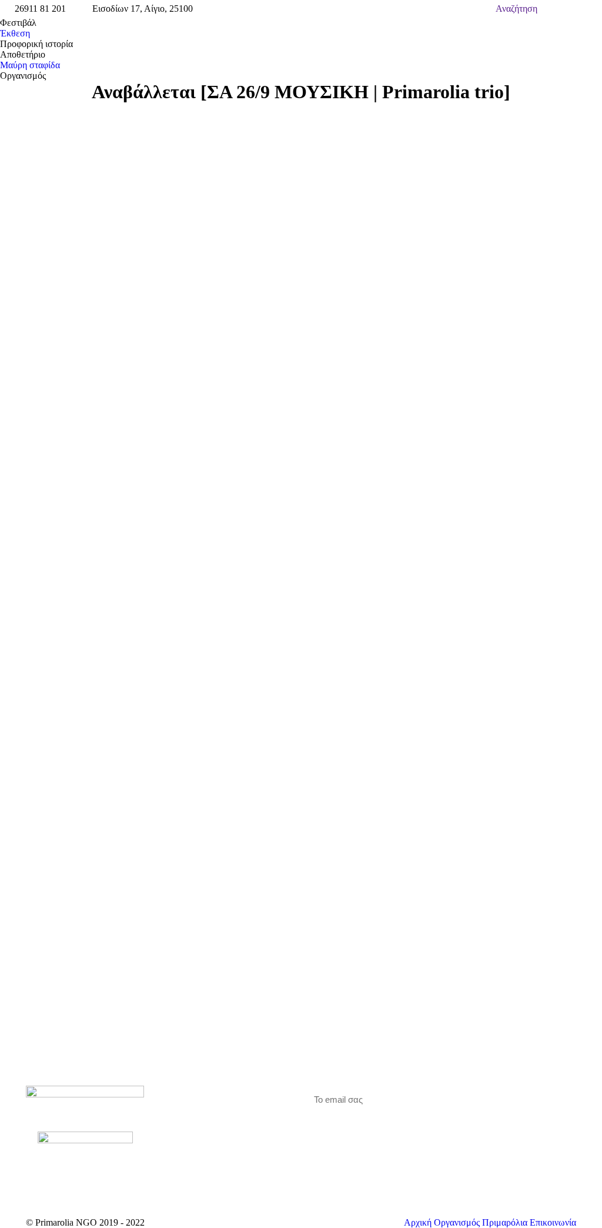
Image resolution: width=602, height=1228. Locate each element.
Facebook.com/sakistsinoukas (148, 261)
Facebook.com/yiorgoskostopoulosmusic (190, 282)
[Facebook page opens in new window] (178, 1126)
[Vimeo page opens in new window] (196, 1126)
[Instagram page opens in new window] (214, 1126)
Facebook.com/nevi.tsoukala (143, 271)
